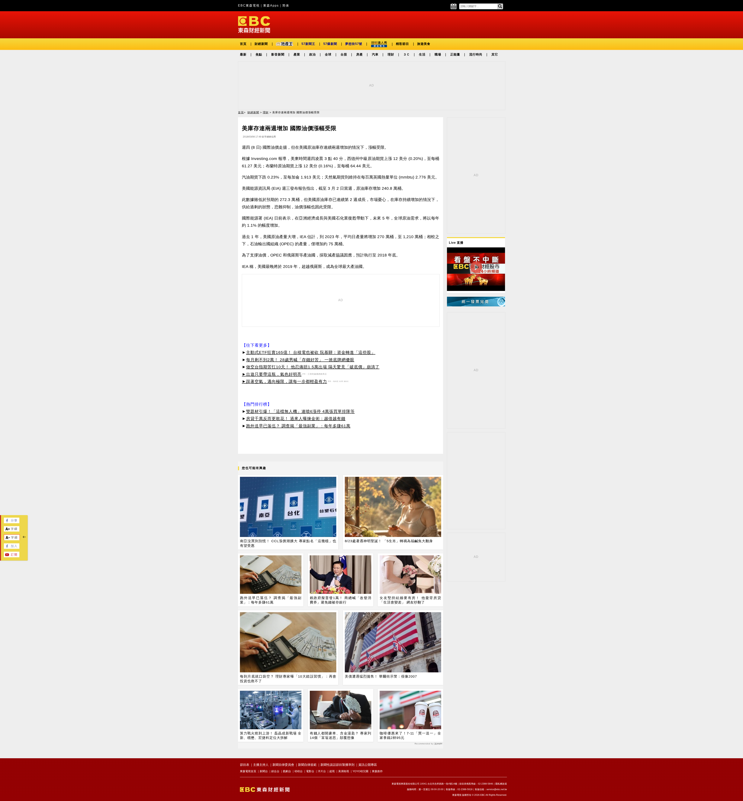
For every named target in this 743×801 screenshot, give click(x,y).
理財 (391, 54)
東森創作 (377, 771)
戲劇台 (287, 771)
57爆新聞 (330, 43)
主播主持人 (261, 764)
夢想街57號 (353, 43)
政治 (312, 54)
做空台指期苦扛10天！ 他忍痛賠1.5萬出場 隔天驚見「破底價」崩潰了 (312, 367)
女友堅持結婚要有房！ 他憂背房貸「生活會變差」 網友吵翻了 (410, 600)
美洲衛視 (343, 771)
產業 (297, 54)
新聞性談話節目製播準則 (337, 764)
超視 (332, 771)
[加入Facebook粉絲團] (11, 547)
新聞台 (264, 771)
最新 (243, 54)
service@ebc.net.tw (496, 789)
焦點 (259, 54)
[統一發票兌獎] (476, 305)
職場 (438, 54)
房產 (359, 54)
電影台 (310, 771)
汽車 (375, 54)
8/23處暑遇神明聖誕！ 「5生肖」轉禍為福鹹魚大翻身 (389, 541)
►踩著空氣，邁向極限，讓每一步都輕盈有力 (284, 381)
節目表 (244, 764)
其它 (494, 54)
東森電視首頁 (248, 771)
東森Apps (271, 5)
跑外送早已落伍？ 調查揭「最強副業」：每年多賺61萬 (298, 426)
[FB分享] (11, 522)
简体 (285, 5)
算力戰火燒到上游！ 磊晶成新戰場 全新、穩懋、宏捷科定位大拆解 (270, 735)
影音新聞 (277, 54)
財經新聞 (261, 43)
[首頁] (254, 24)
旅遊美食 (423, 43)
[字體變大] (11, 530)
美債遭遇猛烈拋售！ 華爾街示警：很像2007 (381, 676)
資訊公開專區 (367, 764)
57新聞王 (308, 43)
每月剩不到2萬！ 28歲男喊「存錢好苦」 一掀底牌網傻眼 (300, 359)
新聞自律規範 (307, 764)
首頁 (243, 43)
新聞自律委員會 (283, 764)
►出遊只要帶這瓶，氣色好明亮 (271, 374)
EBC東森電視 (249, 5)
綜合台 (275, 771)
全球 (328, 54)
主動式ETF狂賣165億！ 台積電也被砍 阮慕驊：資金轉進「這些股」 (310, 352)
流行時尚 (475, 54)
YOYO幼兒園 (360, 771)
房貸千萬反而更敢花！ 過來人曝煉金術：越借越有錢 (295, 418)
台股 (344, 54)
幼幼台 (298, 771)
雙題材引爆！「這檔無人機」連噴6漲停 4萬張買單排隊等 (300, 411)
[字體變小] (12, 539)
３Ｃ (406, 54)
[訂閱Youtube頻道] (11, 556)
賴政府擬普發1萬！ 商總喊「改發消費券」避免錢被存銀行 (340, 600)
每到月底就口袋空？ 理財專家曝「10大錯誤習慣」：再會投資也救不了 (288, 678)
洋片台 (322, 771)
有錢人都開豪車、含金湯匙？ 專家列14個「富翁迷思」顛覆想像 (340, 735)
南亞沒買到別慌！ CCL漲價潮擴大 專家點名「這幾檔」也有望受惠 (288, 543)
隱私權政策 (501, 783)
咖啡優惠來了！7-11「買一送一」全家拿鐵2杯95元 (410, 735)
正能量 (455, 54)
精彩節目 (402, 43)
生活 (422, 54)
